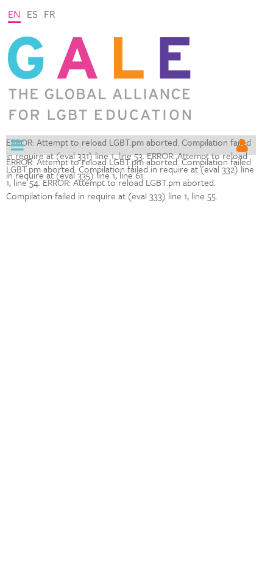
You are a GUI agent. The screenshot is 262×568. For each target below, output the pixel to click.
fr (49, 13)
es (32, 13)
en (14, 13)
